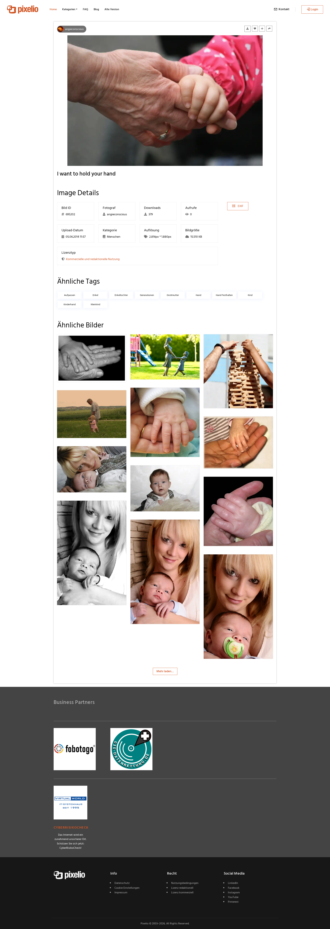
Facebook (233, 888)
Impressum (120, 892)
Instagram (234, 892)
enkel (95, 295)
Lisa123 (73, 453)
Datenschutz (122, 883)
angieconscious (74, 29)
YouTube (233, 897)
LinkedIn (233, 883)
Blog (96, 9)
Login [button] (314, 9)
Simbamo (75, 341)
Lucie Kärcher (78, 397)
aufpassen (69, 295)
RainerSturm (151, 341)
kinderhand (70, 304)
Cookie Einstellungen (127, 888)
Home (53, 9)
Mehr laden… (165, 671)
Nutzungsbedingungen (185, 883)
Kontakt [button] (284, 9)
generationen (147, 295)
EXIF (240, 206)
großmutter (173, 295)
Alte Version (111, 9)
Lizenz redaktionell (182, 888)
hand (198, 295)
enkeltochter (121, 295)
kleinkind (95, 304)
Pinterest (233, 902)
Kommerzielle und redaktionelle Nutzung (93, 259)
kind (250, 295)
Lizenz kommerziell (182, 892)
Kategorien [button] (68, 9)
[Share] (269, 29)
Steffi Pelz (149, 394)
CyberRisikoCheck (71, 827)
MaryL (220, 341)
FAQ (85, 9)
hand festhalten (224, 295)
